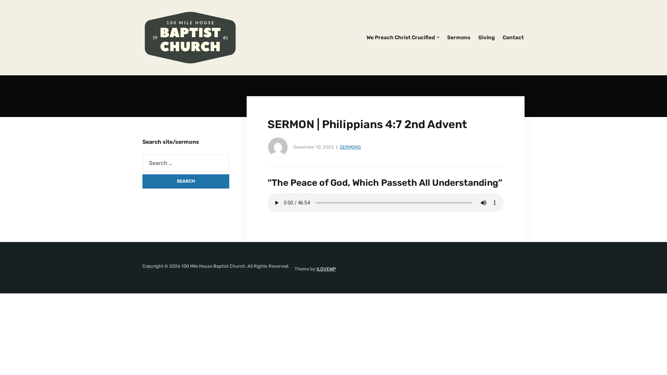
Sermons (458, 37)
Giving (486, 37)
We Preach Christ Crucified (401, 37)
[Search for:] (185, 163)
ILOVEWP (326, 269)
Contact (513, 37)
